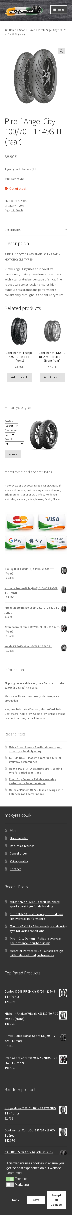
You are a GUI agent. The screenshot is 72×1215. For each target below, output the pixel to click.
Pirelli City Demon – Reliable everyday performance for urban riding (32, 781)
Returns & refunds (22, 846)
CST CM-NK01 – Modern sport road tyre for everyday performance (35, 760)
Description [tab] (13, 230)
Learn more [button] (14, 1173)
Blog (13, 830)
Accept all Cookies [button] (56, 1199)
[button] (61, 51)
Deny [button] (15, 1199)
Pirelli (19, 210)
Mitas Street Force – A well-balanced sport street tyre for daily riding (35, 749)
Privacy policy (19, 861)
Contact (15, 869)
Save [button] (36, 1199)
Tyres (31, 30)
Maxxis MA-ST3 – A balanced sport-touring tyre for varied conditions (35, 770)
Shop (22, 30)
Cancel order (18, 853)
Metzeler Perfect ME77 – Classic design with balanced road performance (36, 792)
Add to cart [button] (19, 377)
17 (12, 210)
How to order (19, 838)
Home (12, 30)
